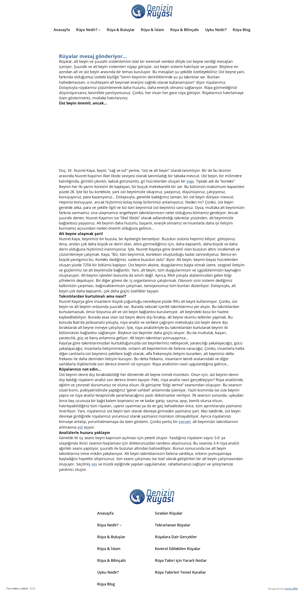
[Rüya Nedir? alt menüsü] (99, 30)
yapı (190, 181)
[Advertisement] (152, 137)
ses (94, 464)
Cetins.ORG (291, 588)
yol (80, 427)
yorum (184, 421)
